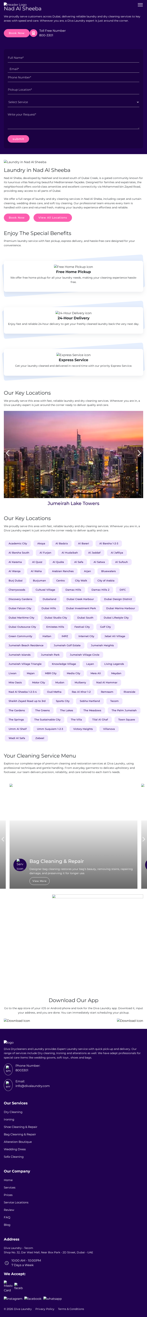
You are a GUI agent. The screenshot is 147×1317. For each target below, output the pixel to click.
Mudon (59, 682)
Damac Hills (73, 589)
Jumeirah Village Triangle (25, 663)
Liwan (12, 673)
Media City (73, 673)
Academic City (18, 543)
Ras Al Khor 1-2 (81, 691)
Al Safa (78, 561)
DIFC (123, 589)
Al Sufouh (121, 561)
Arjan (87, 571)
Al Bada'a (62, 543)
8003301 (22, 1070)
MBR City (50, 673)
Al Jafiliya (117, 552)
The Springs (16, 719)
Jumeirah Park (50, 654)
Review (9, 1210)
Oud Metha (54, 691)
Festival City (82, 626)
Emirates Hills (55, 626)
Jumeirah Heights (102, 645)
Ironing (9, 1119)
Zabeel (39, 738)
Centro (60, 580)
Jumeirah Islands (20, 654)
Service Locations (16, 1202)
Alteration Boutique (18, 1142)
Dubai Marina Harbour (120, 608)
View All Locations (52, 217)
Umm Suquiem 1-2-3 (50, 728)
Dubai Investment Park (81, 608)
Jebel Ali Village (115, 636)
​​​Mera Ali (96, 673)
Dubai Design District (118, 599)
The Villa (76, 719)
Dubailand (49, 599)
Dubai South (85, 617)
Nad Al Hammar (106, 682)
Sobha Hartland (90, 700)
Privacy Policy (44, 1309)
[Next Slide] (139, 453)
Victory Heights (83, 728)
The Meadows (92, 710)
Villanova (109, 728)
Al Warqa (14, 571)
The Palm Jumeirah (124, 710)
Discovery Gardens (20, 599)
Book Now (17, 33)
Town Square (126, 719)
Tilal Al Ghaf (100, 719)
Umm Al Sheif (18, 728)
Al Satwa (99, 561)
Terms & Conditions (71, 1309)
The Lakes (66, 710)
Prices (8, 1195)
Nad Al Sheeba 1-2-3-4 (23, 691)
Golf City (105, 626)
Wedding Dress (15, 1149)
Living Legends (114, 663)
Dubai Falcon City (20, 608)
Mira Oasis (15, 682)
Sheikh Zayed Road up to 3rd (27, 700)
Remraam (107, 691)
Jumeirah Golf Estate (67, 645)
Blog (7, 1225)
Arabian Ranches (63, 571)
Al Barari (83, 543)
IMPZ (65, 636)
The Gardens (17, 710)
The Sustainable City (47, 719)
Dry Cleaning (13, 1112)
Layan (90, 663)
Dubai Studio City (56, 617)
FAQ (7, 1217)
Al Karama (15, 561)
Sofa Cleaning (14, 1156)
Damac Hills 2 (100, 589)
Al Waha (36, 571)
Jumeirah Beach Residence (26, 645)
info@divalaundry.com (33, 1086)
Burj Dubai (16, 580)
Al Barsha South (19, 552)
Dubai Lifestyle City (116, 617)
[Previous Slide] (7, 453)
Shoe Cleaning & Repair (20, 1127)
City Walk (81, 580)
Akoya (41, 543)
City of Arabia (105, 580)
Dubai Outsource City (22, 626)
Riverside (129, 691)
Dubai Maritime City (21, 617)
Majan (31, 673)
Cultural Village (45, 589)
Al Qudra (58, 561)
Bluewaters (108, 571)
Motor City (38, 682)
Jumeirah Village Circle (84, 654)
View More (40, 881)
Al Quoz (37, 561)
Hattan (46, 636)
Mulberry (80, 682)
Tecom (114, 700)
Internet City (86, 636)
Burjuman (39, 580)
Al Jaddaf (94, 552)
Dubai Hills (49, 608)
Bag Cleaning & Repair (20, 1134)
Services (9, 1187)
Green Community (20, 636)
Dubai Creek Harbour (80, 599)
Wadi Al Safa (17, 738)
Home (8, 1180)
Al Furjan (45, 552)
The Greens (42, 710)
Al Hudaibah (70, 552)
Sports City (62, 700)
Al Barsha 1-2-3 (108, 543)
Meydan (116, 673)
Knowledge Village (64, 663)
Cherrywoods (17, 589)
